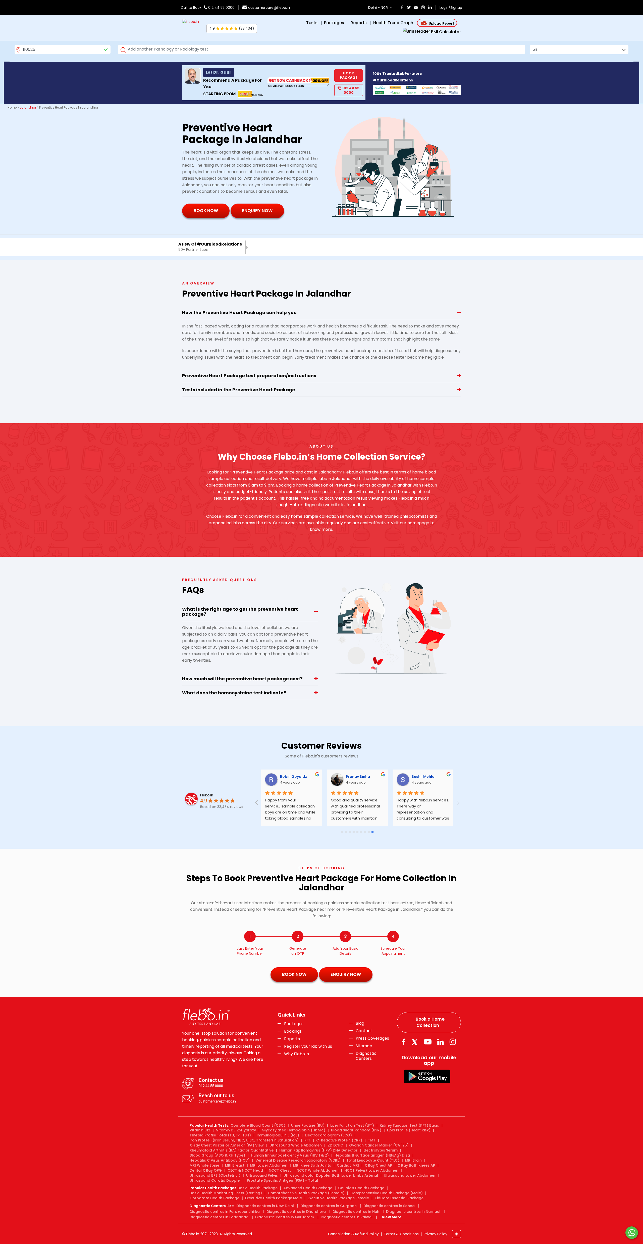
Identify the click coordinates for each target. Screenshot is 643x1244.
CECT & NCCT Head (245, 1170)
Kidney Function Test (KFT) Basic (409, 1125)
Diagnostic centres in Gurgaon (328, 1205)
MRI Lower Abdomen (268, 1165)
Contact (364, 1030)
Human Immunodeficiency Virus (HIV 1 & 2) (290, 1155)
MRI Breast (234, 1165)
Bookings (293, 1031)
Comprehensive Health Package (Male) (386, 1192)
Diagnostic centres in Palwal (346, 1217)
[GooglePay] (427, 1076)
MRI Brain (413, 1160)
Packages (293, 1023)
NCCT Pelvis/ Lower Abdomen (371, 1170)
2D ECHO (335, 1145)
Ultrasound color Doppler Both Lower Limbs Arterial (331, 1175)
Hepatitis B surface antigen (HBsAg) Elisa (372, 1155)
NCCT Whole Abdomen (318, 1170)
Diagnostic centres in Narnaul (413, 1211)
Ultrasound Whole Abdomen (296, 1145)
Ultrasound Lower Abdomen (409, 1175)
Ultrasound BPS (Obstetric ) (215, 1175)
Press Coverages (372, 1038)
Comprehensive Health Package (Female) (306, 1192)
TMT (372, 1140)
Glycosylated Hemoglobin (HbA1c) (293, 1130)
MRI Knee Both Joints (312, 1165)
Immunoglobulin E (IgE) (278, 1135)
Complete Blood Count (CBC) (258, 1125)
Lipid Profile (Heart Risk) (409, 1130)
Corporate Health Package (214, 1198)
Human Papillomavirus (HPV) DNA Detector (318, 1150)
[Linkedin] (440, 1041)
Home (12, 107)
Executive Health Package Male (273, 1198)
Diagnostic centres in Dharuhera (296, 1211)
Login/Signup (451, 7)
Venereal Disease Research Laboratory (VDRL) (298, 1160)
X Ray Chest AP (378, 1165)
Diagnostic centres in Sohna (389, 1205)
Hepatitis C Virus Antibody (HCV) (220, 1160)
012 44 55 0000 (221, 7)
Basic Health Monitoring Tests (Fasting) (226, 1192)
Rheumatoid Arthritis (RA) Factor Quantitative (232, 1150)
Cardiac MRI (348, 1165)
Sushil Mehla (423, 776)
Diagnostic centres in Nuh (356, 1211)
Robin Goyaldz (293, 776)
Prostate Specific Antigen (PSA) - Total (282, 1180)
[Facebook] (403, 1041)
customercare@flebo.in (269, 7)
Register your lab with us (308, 1046)
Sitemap (364, 1045)
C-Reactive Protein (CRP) (339, 1140)
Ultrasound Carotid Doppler (215, 1180)
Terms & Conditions (401, 1233)
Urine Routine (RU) (308, 1125)
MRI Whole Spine (204, 1165)
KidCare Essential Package (399, 1198)
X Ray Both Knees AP (416, 1165)
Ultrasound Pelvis (262, 1175)
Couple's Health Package (361, 1187)
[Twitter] (415, 1041)
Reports (292, 1038)
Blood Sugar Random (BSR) (356, 1130)
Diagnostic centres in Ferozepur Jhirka (225, 1211)
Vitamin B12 (200, 1130)
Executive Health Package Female (338, 1198)
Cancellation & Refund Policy (353, 1233)
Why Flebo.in (296, 1054)
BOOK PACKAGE (348, 75)
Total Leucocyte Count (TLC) (372, 1160)
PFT (307, 1140)
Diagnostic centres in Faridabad (219, 1217)
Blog (360, 1023)
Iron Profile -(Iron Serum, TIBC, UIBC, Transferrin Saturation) (244, 1140)
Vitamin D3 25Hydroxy (236, 1130)
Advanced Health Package (307, 1187)
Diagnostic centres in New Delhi (265, 1205)
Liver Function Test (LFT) (352, 1125)
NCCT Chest (280, 1170)
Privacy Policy (435, 1233)
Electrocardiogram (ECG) (328, 1135)
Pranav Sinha (358, 776)
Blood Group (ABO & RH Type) (217, 1155)
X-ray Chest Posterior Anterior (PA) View (227, 1145)
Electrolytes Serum (380, 1150)
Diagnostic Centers (366, 1055)
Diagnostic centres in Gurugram (284, 1217)
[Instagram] (453, 1041)
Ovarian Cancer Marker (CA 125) (379, 1145)
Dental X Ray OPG (206, 1170)
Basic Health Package (258, 1187)
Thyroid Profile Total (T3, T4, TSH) (220, 1135)
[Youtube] (428, 1041)
